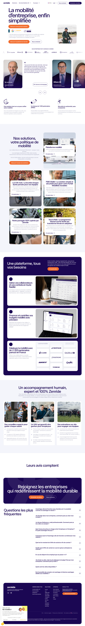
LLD (45, 591)
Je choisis (14, 619)
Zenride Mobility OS (36, 589)
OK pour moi (23, 619)
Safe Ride (47, 606)
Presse (54, 599)
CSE (46, 601)
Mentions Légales (47, 613)
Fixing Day (47, 604)
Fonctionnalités (35, 590)
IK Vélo (46, 598)
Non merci (6, 619)
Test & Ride (47, 595)
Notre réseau (55, 595)
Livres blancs (55, 594)
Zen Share (47, 594)
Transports (47, 597)
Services (46, 600)
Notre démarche (56, 590)
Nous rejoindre (56, 589)
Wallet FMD (47, 592)
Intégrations (34, 592)
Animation (47, 603)
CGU (42, 613)
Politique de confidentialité (57, 613)
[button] (25, 3)
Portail (46, 589)
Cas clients (55, 592)
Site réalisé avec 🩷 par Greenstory (71, 613)
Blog (54, 597)
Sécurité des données (36, 594)
